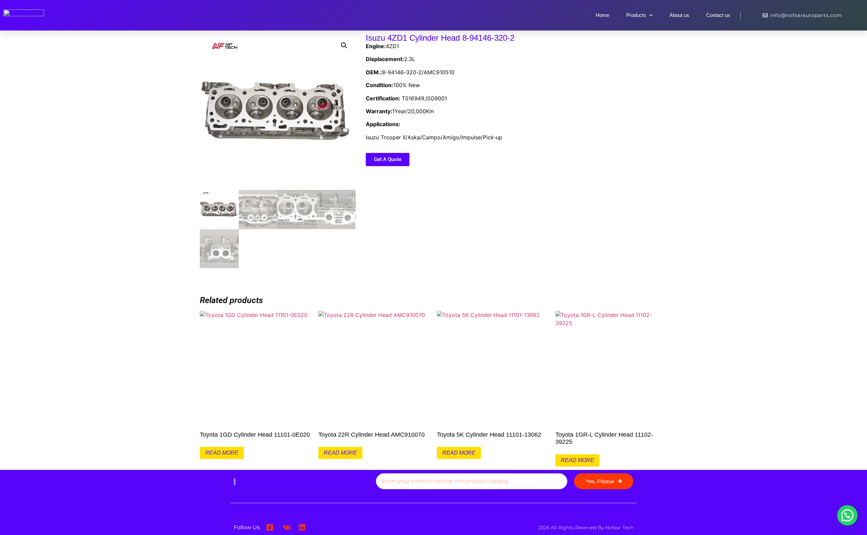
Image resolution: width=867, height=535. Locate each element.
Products (636, 15)
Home (602, 15)
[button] (344, 45)
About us (679, 15)
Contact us (718, 15)
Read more (221, 453)
